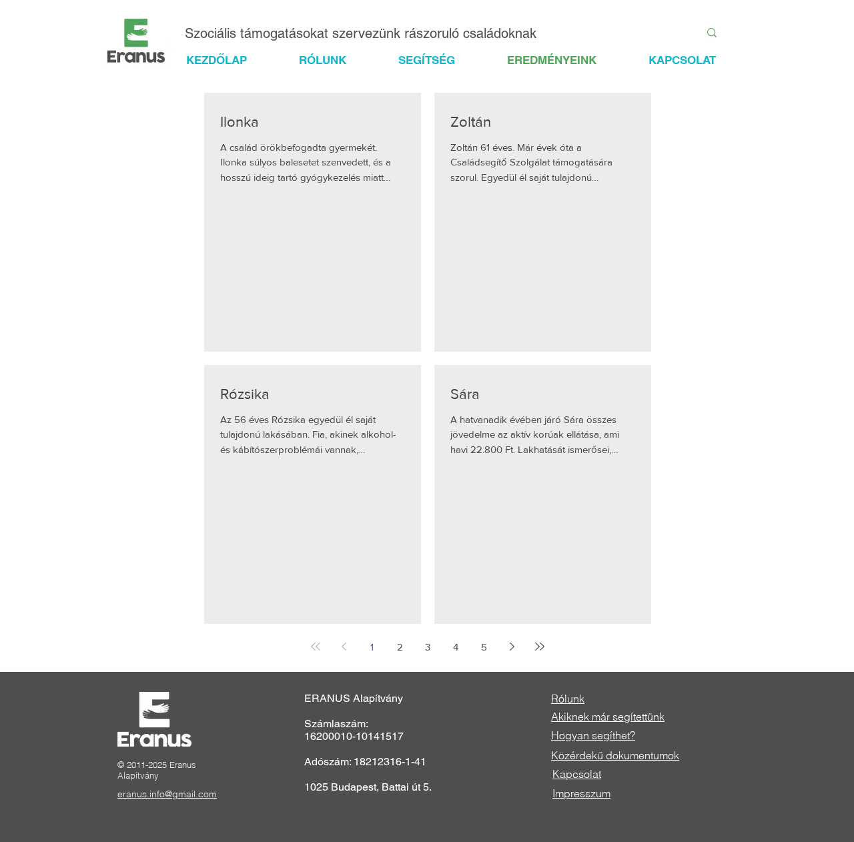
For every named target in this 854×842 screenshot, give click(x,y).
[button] (438, 60)
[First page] (316, 647)
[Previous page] (344, 647)
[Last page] (540, 647)
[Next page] (512, 647)
